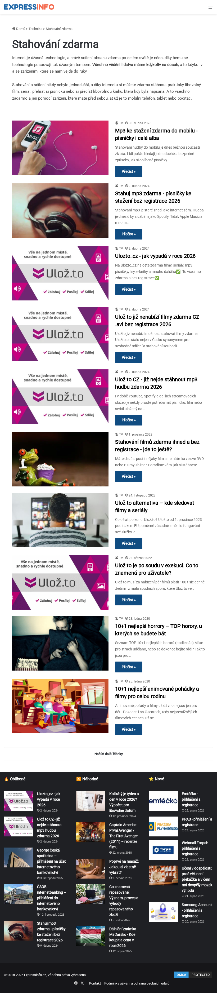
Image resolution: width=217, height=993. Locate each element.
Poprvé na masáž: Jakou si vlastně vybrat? (124, 867)
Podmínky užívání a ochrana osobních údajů (136, 983)
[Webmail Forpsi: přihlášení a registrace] (163, 850)
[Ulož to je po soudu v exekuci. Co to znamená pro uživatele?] (60, 582)
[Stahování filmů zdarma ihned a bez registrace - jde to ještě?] (60, 459)
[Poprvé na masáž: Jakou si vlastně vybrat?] (90, 869)
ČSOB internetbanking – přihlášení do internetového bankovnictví (51, 898)
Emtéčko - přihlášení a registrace (191, 799)
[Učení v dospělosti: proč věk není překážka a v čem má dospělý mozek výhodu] (163, 875)
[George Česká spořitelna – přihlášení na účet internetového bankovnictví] (18, 857)
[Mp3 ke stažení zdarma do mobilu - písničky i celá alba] (60, 148)
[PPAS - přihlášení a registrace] (163, 826)
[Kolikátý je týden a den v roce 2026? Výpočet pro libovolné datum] (90, 801)
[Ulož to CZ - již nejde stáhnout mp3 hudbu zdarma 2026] (60, 396)
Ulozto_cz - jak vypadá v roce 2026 (155, 256)
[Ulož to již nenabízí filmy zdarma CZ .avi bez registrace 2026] (60, 334)
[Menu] (210, 9)
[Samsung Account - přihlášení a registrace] (163, 912)
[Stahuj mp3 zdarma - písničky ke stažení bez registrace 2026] (60, 210)
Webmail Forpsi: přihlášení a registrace (195, 848)
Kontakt (95, 983)
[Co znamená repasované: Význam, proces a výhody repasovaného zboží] (90, 894)
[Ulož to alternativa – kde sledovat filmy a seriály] (60, 520)
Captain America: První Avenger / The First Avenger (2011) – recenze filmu (123, 836)
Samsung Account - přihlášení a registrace (197, 910)
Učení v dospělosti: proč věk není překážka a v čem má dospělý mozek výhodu (197, 879)
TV (121, 123)
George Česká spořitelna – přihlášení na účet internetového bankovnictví (51, 861)
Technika (35, 29)
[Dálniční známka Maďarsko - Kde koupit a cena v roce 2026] (90, 936)
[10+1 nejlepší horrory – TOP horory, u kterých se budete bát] (60, 643)
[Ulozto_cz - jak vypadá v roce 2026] (60, 273)
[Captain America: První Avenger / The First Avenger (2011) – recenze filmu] (90, 832)
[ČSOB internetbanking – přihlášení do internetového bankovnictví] (18, 894)
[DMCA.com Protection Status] (193, 977)
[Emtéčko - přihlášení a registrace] (163, 801)
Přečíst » (129, 171)
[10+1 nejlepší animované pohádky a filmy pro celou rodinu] (60, 706)
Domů (20, 29)
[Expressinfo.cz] (29, 7)
